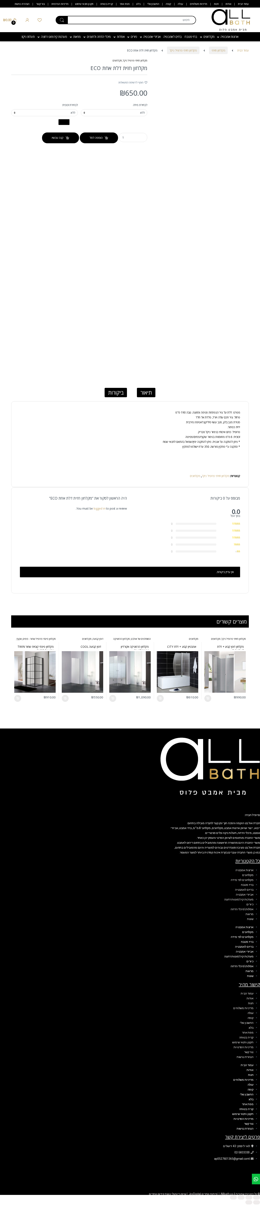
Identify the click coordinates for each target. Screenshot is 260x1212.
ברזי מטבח (191, 37)
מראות (77, 37)
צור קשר (40, 4)
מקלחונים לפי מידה (242, 880)
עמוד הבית (243, 4)
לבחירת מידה (140, 105)
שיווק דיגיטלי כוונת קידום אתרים (167, 1194)
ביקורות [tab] (116, 392)
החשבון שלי (153, 4)
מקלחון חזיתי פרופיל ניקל (183, 50)
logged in (99, 508)
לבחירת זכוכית (70, 105)
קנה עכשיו (57, 138)
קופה (168, 4)
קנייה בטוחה (106, 4)
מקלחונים (209, 37)
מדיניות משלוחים (198, 4)
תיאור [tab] (146, 392)
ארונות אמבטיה (229, 37)
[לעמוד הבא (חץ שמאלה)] (248, 1202)
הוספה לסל (96, 138)
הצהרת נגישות (22, 4)
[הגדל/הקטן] (256, 1197)
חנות (216, 4)
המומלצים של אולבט (141, 639)
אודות (228, 4)
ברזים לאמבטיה (173, 37)
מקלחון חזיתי (218, 50)
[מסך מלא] (248, 1197)
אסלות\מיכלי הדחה (242, 909)
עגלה (180, 4)
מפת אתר (125, 4)
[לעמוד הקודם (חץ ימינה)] (256, 1202)
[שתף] (241, 1197)
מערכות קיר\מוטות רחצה (239, 899)
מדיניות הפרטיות (59, 4)
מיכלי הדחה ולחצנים (99, 37)
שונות (250, 919)
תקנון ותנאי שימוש (84, 4)
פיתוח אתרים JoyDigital (203, 1194)
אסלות (121, 37)
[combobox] (132, 20)
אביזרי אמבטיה (152, 37)
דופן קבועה (97, 639)
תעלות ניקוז (28, 37)
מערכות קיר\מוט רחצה (54, 37)
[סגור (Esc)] (233, 1197)
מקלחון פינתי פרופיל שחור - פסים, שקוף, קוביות (36, 640)
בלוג (138, 4)
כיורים (134, 37)
